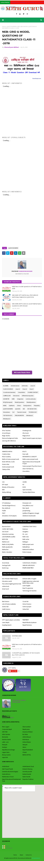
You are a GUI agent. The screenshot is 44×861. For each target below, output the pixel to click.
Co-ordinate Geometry (9, 392)
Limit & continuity (31, 399)
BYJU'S (24, 451)
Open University (27, 490)
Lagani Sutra (5, 752)
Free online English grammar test (11, 584)
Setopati (25, 745)
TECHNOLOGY (33, 412)
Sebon (24, 747)
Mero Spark (26, 508)
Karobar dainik (6, 739)
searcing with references (9, 441)
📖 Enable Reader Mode (22, 372)
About (21, 855)
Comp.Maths (21, 392)
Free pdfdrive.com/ (28, 505)
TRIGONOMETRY (19, 415)
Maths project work (28, 544)
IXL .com (25, 534)
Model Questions (19, 402)
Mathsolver (5, 549)
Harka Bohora (6, 774)
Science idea (5, 464)
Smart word (5, 589)
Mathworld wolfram (28, 549)
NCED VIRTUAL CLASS (8, 462)
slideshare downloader (29, 516)
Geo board (5, 532)
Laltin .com (5, 742)
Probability (37, 405)
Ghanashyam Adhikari (11, 47)
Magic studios (6, 436)
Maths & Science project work (10, 459)
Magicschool (26, 436)
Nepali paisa (26, 729)
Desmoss (25, 529)
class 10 (32, 386)
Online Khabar (27, 742)
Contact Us (29, 855)
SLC (13, 412)
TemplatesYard (36, 858)
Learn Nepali (5, 622)
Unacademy (26, 471)
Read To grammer (28, 588)
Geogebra (25, 532)
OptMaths (11, 405)
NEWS (4, 405)
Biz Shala (25, 734)
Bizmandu (5, 737)
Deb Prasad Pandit (7, 769)
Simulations (6, 412)
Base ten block (6, 526)
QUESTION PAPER (11, 26)
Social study (5, 563)
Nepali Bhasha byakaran (30, 622)
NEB (3, 490)
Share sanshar (27, 727)
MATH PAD (5, 539)
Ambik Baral (5, 766)
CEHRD (25, 482)
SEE (24, 409)
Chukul (25, 752)
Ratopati (4, 745)
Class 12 (25, 389)
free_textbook (6, 508)
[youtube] (20, 14)
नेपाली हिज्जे (25, 620)
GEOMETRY (6, 399)
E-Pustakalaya (6, 503)
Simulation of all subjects (9, 516)
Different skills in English (29, 579)
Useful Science (6, 609)
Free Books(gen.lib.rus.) (8, 505)
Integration (20, 399)
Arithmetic (25, 386)
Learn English (26, 586)
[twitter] (23, 14)
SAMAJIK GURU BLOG (29, 565)
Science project (27, 607)
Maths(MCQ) (26, 547)
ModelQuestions (31, 402)
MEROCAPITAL (27, 755)
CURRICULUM (6, 395)
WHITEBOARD (17, 636)
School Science (27, 604)
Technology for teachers (29, 591)
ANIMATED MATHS (7, 451)
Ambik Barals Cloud (28, 766)
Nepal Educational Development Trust (11, 780)
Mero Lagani (5, 727)
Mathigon (25, 542)
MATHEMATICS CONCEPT (30, 457)
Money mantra (6, 755)
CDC (3, 482)
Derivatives (16, 395)
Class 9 (31, 389)
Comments (8, 848)
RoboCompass (27, 552)
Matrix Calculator (7, 552)
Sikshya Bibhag (6, 492)
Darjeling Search (6, 625)
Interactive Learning (7, 534)
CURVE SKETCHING (7, 529)
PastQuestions (27, 405)
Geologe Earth (6, 565)
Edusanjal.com (27, 503)
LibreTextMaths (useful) (8, 537)
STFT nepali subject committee (11, 620)
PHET (3, 513)
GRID (13, 399)
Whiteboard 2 (6, 419)
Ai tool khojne (6, 433)
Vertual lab (26, 609)
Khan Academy (6, 457)
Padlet (4, 511)
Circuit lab (25, 601)
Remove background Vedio (10, 438)
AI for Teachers (6, 430)
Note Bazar (26, 739)
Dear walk (25, 454)
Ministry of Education (8, 487)
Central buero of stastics (29, 563)
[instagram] (27, 14)
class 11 (18, 389)
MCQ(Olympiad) (7, 402)
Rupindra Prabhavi (28, 779)
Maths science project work (30, 459)
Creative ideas (6, 454)
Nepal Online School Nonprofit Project (31, 462)
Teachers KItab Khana (29, 492)
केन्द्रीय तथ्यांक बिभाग (28, 568)
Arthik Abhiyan (27, 737)
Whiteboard (29, 415)
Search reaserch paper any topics (32, 438)
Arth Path (4, 732)
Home (3, 26)
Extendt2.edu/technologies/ (10, 771)
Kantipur (4, 747)
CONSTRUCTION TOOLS (29, 526)
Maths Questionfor (7, 547)
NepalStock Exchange (8, 750)
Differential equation (27, 395)
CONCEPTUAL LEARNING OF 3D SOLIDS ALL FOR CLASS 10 (26, 654)
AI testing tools (27, 430)
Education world (7, 581)
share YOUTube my (28, 469)
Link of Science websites (9, 604)
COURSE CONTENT (33, 392)
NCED (24, 487)
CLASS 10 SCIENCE (8, 389)
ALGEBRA (5, 386)
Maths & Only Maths (8, 544)
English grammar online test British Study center (31, 582)
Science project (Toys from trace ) (32, 466)
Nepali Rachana (27, 625)
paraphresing (26, 511)
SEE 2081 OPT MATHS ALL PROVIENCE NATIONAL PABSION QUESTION (25, 296)
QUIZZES (17, 409)
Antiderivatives (15, 386)
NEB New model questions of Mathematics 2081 (27, 287)
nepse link (5, 757)
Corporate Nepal (7, 729)
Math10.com (5, 542)
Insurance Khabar (28, 732)
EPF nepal (5, 484)
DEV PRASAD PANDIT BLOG (10, 579)
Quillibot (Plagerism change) (31, 513)
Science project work (8, 467)
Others (19, 405)
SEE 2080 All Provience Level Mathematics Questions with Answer (26, 305)
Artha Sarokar (6, 734)
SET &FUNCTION (31, 409)
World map (5, 568)
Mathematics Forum (8, 777)
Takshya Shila (6, 469)
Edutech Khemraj (27, 769)
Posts (7, 846)
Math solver (26, 539)
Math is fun (26, 537)
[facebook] (16, 14)
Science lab (5, 607)
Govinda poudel (27, 771)
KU (23, 484)
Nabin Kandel (26, 777)
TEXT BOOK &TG (7, 415)
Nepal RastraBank (28, 750)
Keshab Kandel (27, 774)
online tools (5, 586)
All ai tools (26, 433)
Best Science (5, 601)
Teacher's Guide (21, 412)
